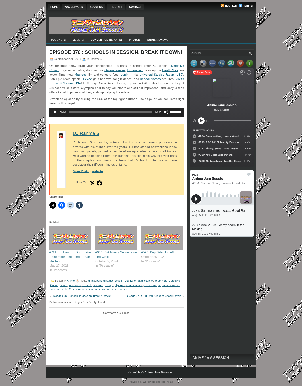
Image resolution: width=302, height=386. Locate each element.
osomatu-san (134, 285)
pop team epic (152, 285)
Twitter (248, 5)
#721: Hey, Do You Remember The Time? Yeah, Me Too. (70, 256)
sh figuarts (56, 289)
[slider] (176, 112)
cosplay (148, 280)
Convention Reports (106, 40)
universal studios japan (96, 289)
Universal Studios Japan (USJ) (161, 74)
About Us (96, 7)
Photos (134, 40)
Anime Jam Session (210, 358)
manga (109, 285)
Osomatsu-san (114, 70)
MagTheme (167, 381)
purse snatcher (171, 285)
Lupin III (126, 74)
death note (161, 280)
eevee (63, 285)
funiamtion (75, 285)
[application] (116, 112)
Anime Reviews (157, 40)
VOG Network (73, 7)
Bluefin (119, 280)
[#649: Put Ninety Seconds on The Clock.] (116, 238)
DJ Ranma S (86, 133)
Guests (78, 40)
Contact (135, 7)
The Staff (115, 7)
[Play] (55, 112)
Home (54, 7)
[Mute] (166, 112)
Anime (71, 280)
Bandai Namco (150, 79)
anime (91, 280)
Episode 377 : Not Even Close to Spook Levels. (153, 296)
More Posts (81, 171)
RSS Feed (230, 5)
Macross (80, 74)
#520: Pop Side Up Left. (158, 252)
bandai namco (105, 280)
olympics (120, 285)
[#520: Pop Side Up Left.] (162, 238)
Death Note (170, 70)
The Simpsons (72, 289)
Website (97, 171)
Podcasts (58, 40)
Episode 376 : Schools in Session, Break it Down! (81, 296)
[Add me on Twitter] (92, 183)
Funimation (135, 70)
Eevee (87, 79)
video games (119, 289)
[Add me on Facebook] (99, 183)
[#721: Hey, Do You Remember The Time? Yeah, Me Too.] (70, 238)
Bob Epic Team (134, 280)
